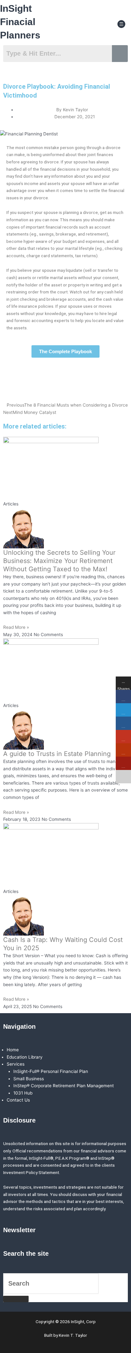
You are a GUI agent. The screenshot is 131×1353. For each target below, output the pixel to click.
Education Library (25, 1057)
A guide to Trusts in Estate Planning (57, 754)
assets (53, 183)
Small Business (28, 1078)
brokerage (66, 234)
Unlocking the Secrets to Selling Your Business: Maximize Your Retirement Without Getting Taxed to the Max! (59, 561)
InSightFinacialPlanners (20, 21)
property (76, 284)
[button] (121, 24)
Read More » (16, 627)
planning (71, 212)
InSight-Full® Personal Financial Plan (50, 1071)
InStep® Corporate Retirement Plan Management (63, 1085)
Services (15, 1064)
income (31, 183)
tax (78, 255)
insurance (27, 306)
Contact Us (18, 1099)
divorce (113, 147)
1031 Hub (22, 1092)
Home (13, 1049)
